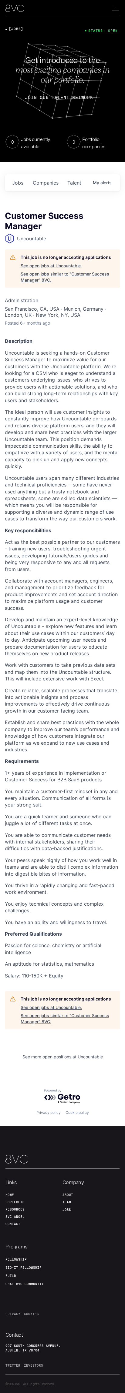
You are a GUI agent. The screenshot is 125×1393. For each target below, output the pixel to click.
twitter (12, 1365)
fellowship (16, 1259)
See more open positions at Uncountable (62, 1056)
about (67, 1195)
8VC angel (15, 1216)
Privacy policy (48, 1112)
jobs (17, 183)
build (10, 1276)
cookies (31, 1314)
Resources (15, 1209)
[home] (14, 8)
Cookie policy (77, 1112)
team (66, 1202)
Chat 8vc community (24, 1284)
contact (12, 1224)
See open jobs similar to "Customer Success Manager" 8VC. (65, 276)
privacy (12, 1314)
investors (33, 1365)
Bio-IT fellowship (23, 1267)
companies (46, 183)
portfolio (15, 1202)
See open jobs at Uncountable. (51, 265)
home (9, 1195)
